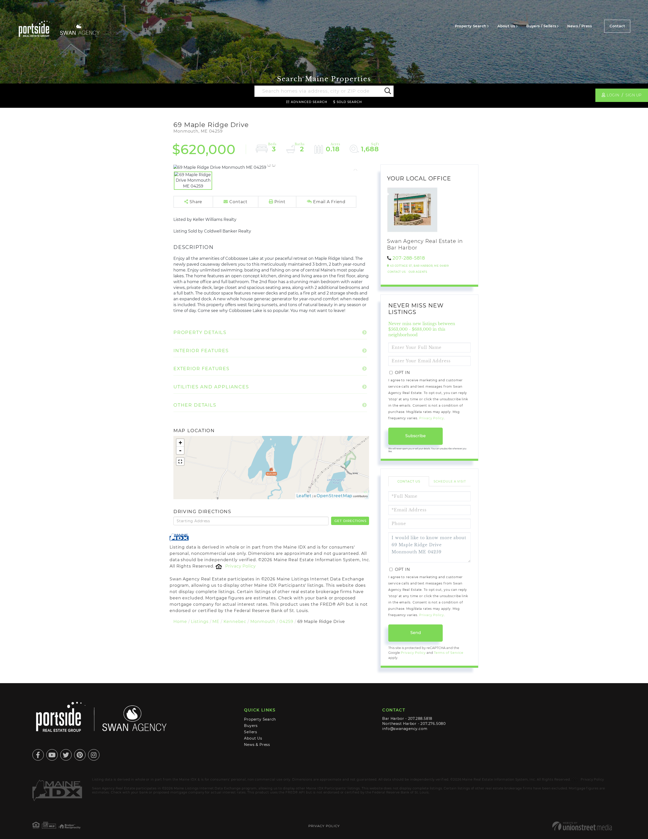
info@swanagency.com (404, 728)
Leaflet (304, 495)
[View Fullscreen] (180, 461)
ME (215, 621)
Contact (617, 26)
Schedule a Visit (450, 481)
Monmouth (262, 621)
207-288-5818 (409, 258)
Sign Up (633, 95)
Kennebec (235, 621)
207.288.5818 (420, 718)
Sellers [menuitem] (250, 732)
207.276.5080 (433, 723)
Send (415, 632)
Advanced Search (309, 102)
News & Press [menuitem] (257, 744)
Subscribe (415, 435)
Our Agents (418, 272)
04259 (286, 621)
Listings (199, 621)
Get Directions (350, 521)
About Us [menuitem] (506, 26)
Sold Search (349, 102)
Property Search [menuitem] (471, 26)
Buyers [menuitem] (251, 725)
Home (180, 621)
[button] (387, 91)
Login (613, 95)
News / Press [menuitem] (579, 26)
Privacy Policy (240, 566)
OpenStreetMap (335, 495)
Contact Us (397, 272)
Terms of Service (448, 653)
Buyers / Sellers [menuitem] (541, 26)
